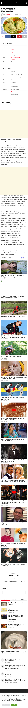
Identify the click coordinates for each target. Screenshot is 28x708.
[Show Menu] (1, 3)
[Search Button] (26, 3)
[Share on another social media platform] (24, 36)
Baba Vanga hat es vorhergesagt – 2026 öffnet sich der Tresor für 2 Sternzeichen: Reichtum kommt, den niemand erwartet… (17, 617)
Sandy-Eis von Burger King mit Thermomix (15, 603)
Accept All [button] (14, 704)
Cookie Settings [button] (6, 704)
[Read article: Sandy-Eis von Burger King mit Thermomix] (14, 640)
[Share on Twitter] (13, 36)
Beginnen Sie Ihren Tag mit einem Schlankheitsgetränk (16, 609)
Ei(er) (12, 49)
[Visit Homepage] (14, 3)
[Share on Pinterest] (19, 36)
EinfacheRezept (9, 14)
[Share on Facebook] (8, 36)
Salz (12, 52)
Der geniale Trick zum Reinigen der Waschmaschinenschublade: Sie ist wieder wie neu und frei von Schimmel (15, 681)
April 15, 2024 (18, 14)
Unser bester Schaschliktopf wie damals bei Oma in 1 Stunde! (16, 625)
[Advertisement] (14, 124)
